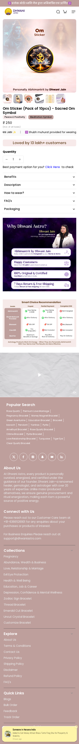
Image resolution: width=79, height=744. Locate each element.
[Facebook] (23, 457)
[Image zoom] (39, 56)
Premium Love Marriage (36, 411)
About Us (10, 640)
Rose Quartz (13, 411)
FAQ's (7, 682)
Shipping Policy (14, 664)
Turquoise (44, 438)
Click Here (52, 167)
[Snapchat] (42, 457)
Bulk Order (10, 705)
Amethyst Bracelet (16, 429)
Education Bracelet (39, 420)
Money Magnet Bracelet (44, 415)
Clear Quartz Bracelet (18, 443)
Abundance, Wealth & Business (25, 562)
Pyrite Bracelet (34, 434)
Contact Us (11, 652)
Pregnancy (11, 556)
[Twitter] (14, 457)
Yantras (35, 424)
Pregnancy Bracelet (17, 415)
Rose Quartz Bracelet (41, 429)
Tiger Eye (58, 438)
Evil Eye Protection (16, 574)
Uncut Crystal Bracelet (19, 617)
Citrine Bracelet (14, 434)
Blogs (7, 699)
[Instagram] (33, 457)
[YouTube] (52, 457)
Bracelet (57, 420)
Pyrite (45, 424)
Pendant (23, 424)
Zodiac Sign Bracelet (18, 598)
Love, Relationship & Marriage (24, 568)
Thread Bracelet (15, 605)
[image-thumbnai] (7, 98)
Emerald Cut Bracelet (18, 611)
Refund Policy (13, 676)
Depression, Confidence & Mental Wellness (33, 592)
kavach (10, 424)
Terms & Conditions (17, 646)
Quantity (9, 152)
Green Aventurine (15, 420)
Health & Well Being (17, 580)
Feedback (10, 711)
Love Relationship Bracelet (21, 438)
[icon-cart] (65, 11)
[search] (58, 11)
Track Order (11, 717)
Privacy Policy (13, 658)
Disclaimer (11, 670)
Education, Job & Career (20, 587)
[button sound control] (74, 392)
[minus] (6, 159)
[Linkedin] (62, 457)
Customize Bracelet (17, 623)
